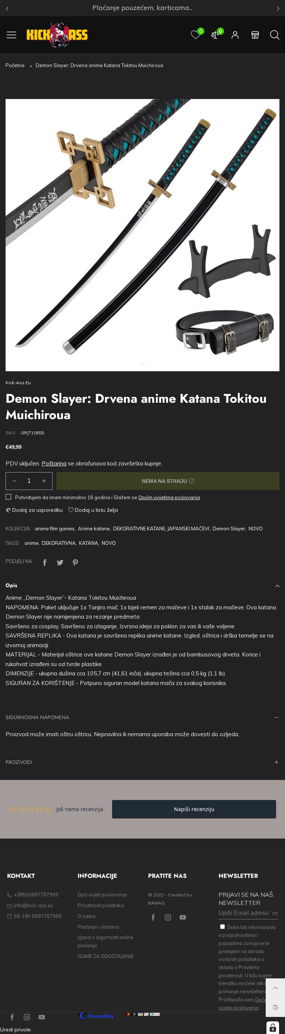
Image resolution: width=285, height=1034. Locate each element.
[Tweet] (60, 561)
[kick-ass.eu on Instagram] (168, 918)
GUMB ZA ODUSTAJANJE (106, 956)
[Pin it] (75, 561)
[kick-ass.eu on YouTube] (183, 918)
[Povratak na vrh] (275, 988)
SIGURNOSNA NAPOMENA (37, 718)
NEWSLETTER (238, 876)
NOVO (256, 528)
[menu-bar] (14, 35)
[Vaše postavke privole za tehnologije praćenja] (272, 1027)
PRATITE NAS (167, 876)
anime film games (55, 528)
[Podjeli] (45, 561)
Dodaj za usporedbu (37, 510)
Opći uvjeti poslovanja (102, 895)
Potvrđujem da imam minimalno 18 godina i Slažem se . (108, 497)
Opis (11, 585)
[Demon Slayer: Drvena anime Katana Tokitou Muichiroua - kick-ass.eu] (142, 235)
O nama (86, 916)
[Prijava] (235, 35)
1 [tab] (142, 364)
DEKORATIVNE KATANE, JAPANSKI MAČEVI (161, 528)
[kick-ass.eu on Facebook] (153, 918)
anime (31, 543)
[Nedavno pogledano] (275, 1007)
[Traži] (275, 35)
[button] (14, 481)
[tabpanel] (142, 235)
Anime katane (94, 528)
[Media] (264, 356)
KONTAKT (21, 876)
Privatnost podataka (101, 905)
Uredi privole (15, 1029)
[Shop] (255, 35)
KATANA (88, 543)
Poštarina (54, 463)
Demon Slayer (229, 528)
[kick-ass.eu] (57, 35)
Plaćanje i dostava (98, 927)
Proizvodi (19, 763)
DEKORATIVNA (59, 543)
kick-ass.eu (18, 382)
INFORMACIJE (97, 876)
